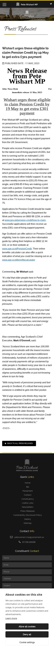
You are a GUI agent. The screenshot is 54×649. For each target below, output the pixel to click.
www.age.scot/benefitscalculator (18, 260)
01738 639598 (28, 542)
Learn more (11, 618)
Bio (27, 487)
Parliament (27, 491)
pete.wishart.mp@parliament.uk (29, 537)
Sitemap (27, 523)
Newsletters (27, 507)
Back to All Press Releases (20, 443)
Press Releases (27, 511)
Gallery (27, 519)
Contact (27, 495)
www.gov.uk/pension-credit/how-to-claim (25, 220)
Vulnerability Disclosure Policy (27, 515)
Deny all (27, 634)
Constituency (27, 499)
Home (27, 483)
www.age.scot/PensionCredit (17, 248)
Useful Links (27, 503)
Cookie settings (27, 642)
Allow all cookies (27, 626)
